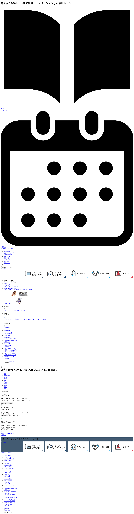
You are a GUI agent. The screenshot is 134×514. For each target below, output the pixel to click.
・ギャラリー (23, 310)
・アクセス (7, 337)
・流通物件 (7, 330)
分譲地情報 (7, 251)
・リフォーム (7, 343)
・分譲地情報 (7, 455)
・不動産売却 (7, 345)
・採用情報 (7, 327)
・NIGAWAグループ (9, 356)
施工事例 (6, 258)
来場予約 (3, 435)
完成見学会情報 (8, 254)
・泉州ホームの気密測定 (10, 350)
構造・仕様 (7, 256)
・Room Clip (7, 358)
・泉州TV (6, 346)
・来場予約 (7, 342)
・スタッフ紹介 (8, 332)
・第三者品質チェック (10, 355)
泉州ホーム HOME (9, 361)
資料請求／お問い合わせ (7, 433)
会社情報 (6, 261)
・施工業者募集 (8, 333)
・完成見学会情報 (9, 319)
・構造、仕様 (7, 460)
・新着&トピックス (19, 319)
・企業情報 (7, 335)
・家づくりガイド (9, 459)
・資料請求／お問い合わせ (11, 340)
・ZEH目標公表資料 (9, 351)
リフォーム (7, 263)
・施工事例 (7, 310)
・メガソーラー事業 (9, 353)
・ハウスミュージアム (10, 338)
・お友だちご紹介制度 (41, 319)
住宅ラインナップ (9, 253)
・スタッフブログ (30, 319)
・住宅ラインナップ (9, 457)
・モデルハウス (14, 310)
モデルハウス (7, 259)
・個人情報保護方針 (9, 348)
